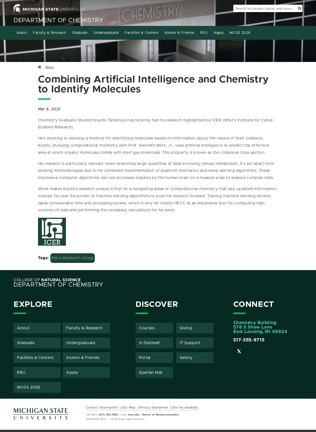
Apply (219, 33)
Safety (186, 358)
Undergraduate (106, 33)
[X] (239, 352)
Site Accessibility (185, 407)
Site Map (128, 407)
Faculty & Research (49, 33)
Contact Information (102, 407)
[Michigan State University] (41, 415)
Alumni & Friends (179, 33)
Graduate (80, 33)
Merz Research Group (72, 258)
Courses (146, 328)
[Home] (39, 67)
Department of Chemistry (58, 20)
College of (47, 280)
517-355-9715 (249, 340)
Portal (144, 358)
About (22, 33)
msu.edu (133, 414)
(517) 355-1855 (108, 414)
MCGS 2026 (240, 33)
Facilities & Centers (141, 33)
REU (204, 33)
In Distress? (149, 343)
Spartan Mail (150, 372)
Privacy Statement (153, 407)
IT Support (190, 343)
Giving (186, 328)
